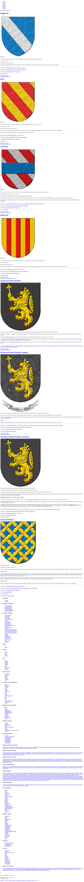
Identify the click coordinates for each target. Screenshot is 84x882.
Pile (5, 699)
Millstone (45, 777)
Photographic (7, 850)
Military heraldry (8, 607)
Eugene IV (5, 73)
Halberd (65, 776)
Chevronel (7, 715)
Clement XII (4, 146)
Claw (18, 766)
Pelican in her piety (27, 761)
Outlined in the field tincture (16, 511)
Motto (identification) (9, 796)
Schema (6, 833)
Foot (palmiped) (50, 766)
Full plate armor (39, 776)
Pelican (22, 761)
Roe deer (46, 761)
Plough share (50, 778)
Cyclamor (60, 775)
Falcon (75, 759)
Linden (20, 753)
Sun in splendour (12, 748)
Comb (7, 775)
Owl (10, 761)
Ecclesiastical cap (6, 776)
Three (16, 269)
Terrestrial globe (23, 748)
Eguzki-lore (58, 752)
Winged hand (21, 785)
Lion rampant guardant (56, 760)
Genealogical (7, 835)
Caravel (21, 774)
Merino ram (76, 760)
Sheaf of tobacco (29, 779)
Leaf (74, 766)
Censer (49, 774)
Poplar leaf (72, 753)
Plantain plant (62, 753)
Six (17, 135)
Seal (6, 822)
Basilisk (11, 784)
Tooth (55, 767)
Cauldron (32, 774)
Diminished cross (8, 711)
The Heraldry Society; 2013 (41, 505)
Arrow (35, 773)
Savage (52, 761)
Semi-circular (9, 137)
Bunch (20, 752)
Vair (6, 666)
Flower (68, 752)
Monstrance (57, 777)
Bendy (15, 135)
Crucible (48, 775)
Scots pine (79, 753)
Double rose (49, 752)
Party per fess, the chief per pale (11, 629)
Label (6, 694)
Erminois (6, 662)
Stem (33, 767)
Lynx (65, 760)
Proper (6, 680)
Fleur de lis (65, 752)
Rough (25, 137)
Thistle (12, 754)
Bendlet (6, 709)
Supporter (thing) (8, 806)
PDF (6, 854)
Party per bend (7, 618)
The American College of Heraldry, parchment (14, 352)
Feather (45, 766)
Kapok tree (11, 753)
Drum (78, 775)
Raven (43, 761)
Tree (15, 754)
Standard (6, 820)
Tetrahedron (63, 779)
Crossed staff (40, 775)
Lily (17, 753)
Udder (81, 767)
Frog (12, 760)
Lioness (62, 760)
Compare (6, 832)
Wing (4, 768)
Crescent (9, 747)
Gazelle (14, 760)
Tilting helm (7, 810)
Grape (74, 752)
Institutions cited (8, 846)
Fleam (22, 776)
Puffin (37, 761)
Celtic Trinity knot (37, 774)
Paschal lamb (60, 784)
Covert (20, 766)
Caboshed (12, 766)
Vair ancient (7, 667)
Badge (6, 817)
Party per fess (7, 617)
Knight (12, 777)
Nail (74, 777)
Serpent (59, 761)
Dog (60, 759)
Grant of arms (7, 826)
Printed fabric (7, 863)
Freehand (25, 205)
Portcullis (65, 778)
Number (9, 778)
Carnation (7, 673)
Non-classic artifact (78, 777)
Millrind (42, 777)
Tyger (79, 761)
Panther (13, 761)
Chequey (6, 723)
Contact (1, 880)
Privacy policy (28, 880)
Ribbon (73, 778)
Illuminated (12, 69)
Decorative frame (8, 830)
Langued (69, 345)
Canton (6, 689)
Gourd (71, 752)
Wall (28, 780)
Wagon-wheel (24, 780)
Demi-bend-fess (8, 740)
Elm (61, 752)
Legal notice (22, 880)
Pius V (2, 79)
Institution (6, 345)
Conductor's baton (23, 775)
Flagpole (19, 776)
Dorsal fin (24, 766)
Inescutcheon (7, 691)
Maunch (30, 777)
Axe (37, 773)
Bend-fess (7, 735)
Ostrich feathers (8, 803)
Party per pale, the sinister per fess (11, 630)
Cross (6, 690)
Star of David (50, 779)
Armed (65, 345)
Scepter (12, 346)
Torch (67, 779)
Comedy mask (11, 775)
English (6, 600)
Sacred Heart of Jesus (73, 784)
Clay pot (72, 774)
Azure (15, 67)
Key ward (9, 777)
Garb (50, 776)
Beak (6, 766)
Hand (65, 766)
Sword (56, 779)
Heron (26, 760)
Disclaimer (18, 880)
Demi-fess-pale (7, 741)
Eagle (69, 759)
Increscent (31, 747)
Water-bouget (31, 780)
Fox (9, 760)
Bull (52, 759)
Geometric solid (57, 776)
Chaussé (6, 634)
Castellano (7, 601)
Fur (5, 660)
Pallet (6, 718)
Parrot (16, 761)
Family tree (7, 836)
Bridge (72, 773)
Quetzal (40, 761)
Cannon (81, 773)
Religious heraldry (8, 608)
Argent (23, 67)
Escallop (42, 766)
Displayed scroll (68, 775)
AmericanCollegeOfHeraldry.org (17, 341)
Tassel (6, 798)
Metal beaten (34, 588)
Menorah (33, 777)
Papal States (17, 71)
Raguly (20, 586)
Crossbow (36, 775)
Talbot (74, 761)
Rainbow (68, 747)
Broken (75, 773)
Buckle (78, 773)
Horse (29, 760)
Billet (6, 726)
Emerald (21, 747)
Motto (61, 425)
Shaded (31, 345)
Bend (20, 67)
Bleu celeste (7, 674)
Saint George (80, 784)
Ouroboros (55, 784)
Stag (65, 761)
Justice (40, 784)
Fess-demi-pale (7, 738)
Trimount (28, 748)
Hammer (69, 776)
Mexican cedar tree (40, 753)
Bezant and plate (8, 725)
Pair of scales (35, 778)
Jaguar (37, 760)
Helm (6, 809)
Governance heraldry (9, 606)
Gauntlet (52, 776)
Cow (56, 759)
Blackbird (42, 759)
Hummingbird (33, 760)
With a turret (47, 780)
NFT (6, 853)
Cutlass (56, 775)
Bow (64, 773)
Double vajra (74, 775)
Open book (19, 778)
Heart (70, 766)
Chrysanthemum (28, 752)
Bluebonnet (16, 752)
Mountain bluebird (6, 761)
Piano (41, 778)
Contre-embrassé (8, 636)
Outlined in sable (17, 69)
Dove (66, 759)
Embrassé (7, 635)
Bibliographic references (9, 842)
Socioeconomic (16, 345)
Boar (45, 759)
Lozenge (6, 729)
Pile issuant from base (9, 700)
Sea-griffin (5, 785)
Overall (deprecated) (32, 203)
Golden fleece (27, 784)
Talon (50, 767)
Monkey (80, 760)
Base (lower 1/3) (8, 701)
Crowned (2, 346)
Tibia (53, 767)
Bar (5, 708)
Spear (38, 779)
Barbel (11, 759)
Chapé (6, 633)
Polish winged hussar (57, 778)
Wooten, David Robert (7, 519)
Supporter (7, 804)
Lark (40, 760)
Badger (4, 759)
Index (33, 880)
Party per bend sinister (9, 619)
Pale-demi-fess (7, 739)
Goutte (27, 747)
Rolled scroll (77, 778)
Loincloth (26, 777)
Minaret (53, 777)
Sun (8, 748)
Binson (33, 759)
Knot (15, 777)
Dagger (63, 775)
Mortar (61, 777)
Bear (17, 759)
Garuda (23, 784)
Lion (58, 345)
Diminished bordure (8, 712)
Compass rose (16, 775)
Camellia (23, 752)
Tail (39, 767)
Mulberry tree (46, 753)
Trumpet (81, 779)
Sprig (20, 767)
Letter (21, 777)
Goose (24, 760)
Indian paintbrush (6, 753)
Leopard (42, 760)
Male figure (68, 760)
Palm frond (5, 767)
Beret (52, 773)
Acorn (4, 752)
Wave (35, 748)
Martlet (72, 760)
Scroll (22, 779)
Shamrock (4, 754)
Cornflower (38, 752)
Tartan (6, 838)
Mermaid (43, 784)
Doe (58, 759)
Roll (35, 880)
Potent (68, 778)
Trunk (58, 767)
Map (6, 837)
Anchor (12, 773)
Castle (29, 774)
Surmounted (26, 203)
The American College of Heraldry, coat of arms (14, 436)
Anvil (15, 773)
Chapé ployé (7, 637)
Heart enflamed (36, 784)
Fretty (18, 586)
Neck (77, 766)
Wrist (7, 768)
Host (74, 776)
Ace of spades (5, 773)
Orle (6, 696)
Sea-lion (8, 785)
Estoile (24, 747)
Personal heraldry (8, 605)
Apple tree (10, 752)
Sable (56, 345)
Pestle (39, 778)
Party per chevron (8, 638)
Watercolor (24, 69)
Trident (78, 779)
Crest (6, 791)
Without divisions (10, 67)
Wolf (10, 762)
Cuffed (51, 775)
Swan (71, 761)
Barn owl (14, 759)
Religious (12, 71)
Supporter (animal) (8, 805)
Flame (6, 760)
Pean (6, 665)
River (77, 747)
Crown (75, 345)
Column (4, 775)
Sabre (11, 779)
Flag (6, 818)
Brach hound (49, 759)
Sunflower (9, 754)
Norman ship (5, 778)
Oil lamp (14, 778)
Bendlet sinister (8, 710)
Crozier (45, 775)
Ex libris (6, 823)
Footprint (55, 766)
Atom (4, 747)
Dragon (14, 784)
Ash (13, 752)
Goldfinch (20, 760)
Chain (52, 774)
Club (81, 774)
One (17, 67)
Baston (6, 707)
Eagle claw (28, 766)
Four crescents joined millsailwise (30, 776)
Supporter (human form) (9, 807)
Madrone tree (34, 753)
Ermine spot (38, 766)
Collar (6, 792)
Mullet (46, 747)
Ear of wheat (33, 766)
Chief (6, 693)
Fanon (10, 776)
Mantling (6, 800)
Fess (39, 203)
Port (62, 778)
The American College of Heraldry (10, 280)
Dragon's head (18, 784)
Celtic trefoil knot (44, 774)
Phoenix (67, 784)
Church (66, 774)
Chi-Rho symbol (62, 774)
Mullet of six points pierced (68, 777)
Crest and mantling (8, 808)
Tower (70, 779)
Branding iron (68, 773)
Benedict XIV (4, 215)
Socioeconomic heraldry (9, 609)
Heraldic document (8, 825)
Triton (14, 785)
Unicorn (17, 785)
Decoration (7, 794)
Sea (79, 747)
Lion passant (49, 760)
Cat (54, 759)
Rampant (62, 345)
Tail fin (47, 767)
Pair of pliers (30, 778)
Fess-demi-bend (8, 737)
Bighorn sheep (29, 759)
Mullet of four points (51, 747)
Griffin (31, 784)
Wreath (6, 790)
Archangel (7, 784)
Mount (43, 747)
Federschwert (14, 776)
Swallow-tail (36, 767)
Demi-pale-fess (7, 742)
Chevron (6, 687)
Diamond (17, 747)
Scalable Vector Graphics (9, 852)
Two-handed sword (8, 780)
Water (31, 748)
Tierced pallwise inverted (9, 625)
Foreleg (58, 766)
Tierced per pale (8, 622)
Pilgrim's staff (45, 778)
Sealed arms (7, 829)
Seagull (56, 761)
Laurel (15, 753)
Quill (71, 778)
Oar (12, 778)
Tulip (17, 754)
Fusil (6, 728)
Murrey (6, 677)
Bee (22, 759)
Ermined (6, 663)
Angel (4, 784)
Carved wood (7, 861)
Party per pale (7, 616)
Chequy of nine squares (9, 727)
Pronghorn (33, 761)
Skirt (35, 779)
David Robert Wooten (10, 595)
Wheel (36, 780)
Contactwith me (4, 8)
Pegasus (64, 784)
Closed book (77, 774)
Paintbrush (25, 778)
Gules (19, 135)
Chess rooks (56, 774)
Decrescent (14, 747)
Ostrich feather (80, 766)
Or (22, 135)
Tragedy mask (74, 779)
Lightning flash (36, 747)
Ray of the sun (73, 747)
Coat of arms (45, 345)
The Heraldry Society (72, 505)
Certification (7, 828)
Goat (17, 760)
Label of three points (8, 695)
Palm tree (57, 753)
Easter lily (54, 752)
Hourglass (77, 776)
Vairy (6, 668)
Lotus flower (24, 753)
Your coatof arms (4, 6)
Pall (5, 698)
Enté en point (7, 640)
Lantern (18, 777)
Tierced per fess (8, 623)
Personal (11, 590)
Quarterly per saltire (8, 627)
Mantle (6, 802)
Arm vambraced (24, 773)
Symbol (59, 779)
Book (58, 773)
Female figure (79, 759)
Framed (6, 858)
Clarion (69, 774)
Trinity (11, 785)
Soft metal (26, 511)
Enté (6, 639)
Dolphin (63, 759)
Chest (15, 766)
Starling (68, 761)
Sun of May (17, 748)
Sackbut (13, 779)
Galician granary (45, 776)
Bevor (6, 811)
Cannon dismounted (6, 774)
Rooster (49, 761)
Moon (40, 747)
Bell (45, 773)
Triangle (6, 731)
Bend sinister (7, 685)
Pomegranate (67, 753)
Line (23, 777)
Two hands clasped (69, 767)
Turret (4, 780)
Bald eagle (8, 759)
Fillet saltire (7, 713)
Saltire (6, 702)
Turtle (76, 761)
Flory (16, 346)
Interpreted (8, 71)
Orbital (56, 747)
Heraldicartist (4, 4)
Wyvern (27, 785)
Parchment (35, 345)
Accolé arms (7, 834)
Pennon (6, 821)
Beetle (25, 759)
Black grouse (37, 759)
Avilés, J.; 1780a (4, 422)
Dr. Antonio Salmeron (11, 880)
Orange (6, 678)
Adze (9, 773)
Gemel (6, 714)
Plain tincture (20, 588)
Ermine (6, 661)
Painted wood (7, 860)
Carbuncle (25, 774)
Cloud (6, 747)
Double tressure (8, 717)
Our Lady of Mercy (49, 784)
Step (54, 779)
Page (22, 778)
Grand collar (7, 793)
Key (6, 777)
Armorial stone (7, 862)
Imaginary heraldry (8, 610)
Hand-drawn (7, 857)
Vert (6, 653)
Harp (72, 776)
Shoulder (16, 767)
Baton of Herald (41, 773)
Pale (18, 269)
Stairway (45, 779)
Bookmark (61, 773)
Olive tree (53, 753)
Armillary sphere (30, 773)
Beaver (20, 759)
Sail (16, 779)
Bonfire (54, 773)
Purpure (6, 655)
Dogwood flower (44, 752)
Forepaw (61, 766)
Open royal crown (80, 345)
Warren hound (5, 762)
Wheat (23, 754)
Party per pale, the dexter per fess (11, 632)
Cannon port (12, 774)
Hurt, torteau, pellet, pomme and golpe (12, 730)
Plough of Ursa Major (62, 747)
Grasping (8, 346)
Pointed (8, 69)
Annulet (6, 724)
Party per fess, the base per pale (10, 631)
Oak (50, 753)
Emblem (6, 824)
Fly (8, 760)
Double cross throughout (9, 736)
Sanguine (6, 679)
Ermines (6, 664)
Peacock (19, 761)
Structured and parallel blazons (10, 831)
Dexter (5, 346)
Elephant (71, 759)
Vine (19, 754)
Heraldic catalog (8, 827)
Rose (75, 753)
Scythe (24, 779)
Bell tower (49, 773)
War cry (6, 799)
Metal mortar (38, 777)
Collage (6, 856)
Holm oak (77, 752)
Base (6, 688)
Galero (6, 797)
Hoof (72, 766)
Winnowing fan (40, 780)
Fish (3, 760)
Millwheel (50, 777)
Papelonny (7, 669)
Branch (8, 766)
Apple (6, 752)
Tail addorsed (43, 767)
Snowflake (5, 748)
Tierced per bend (8, 624)
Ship (33, 779)
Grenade (62, 776)
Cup (54, 775)
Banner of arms (8, 819)
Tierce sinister (7, 621)
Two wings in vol (76, 767)
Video (6, 855)
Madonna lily (29, 753)
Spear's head (41, 779)
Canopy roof (17, 774)
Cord (28, 775)
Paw (8, 767)
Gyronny (6, 628)
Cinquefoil (34, 752)
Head (67, 766)
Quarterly (6, 626)
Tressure (6, 716)
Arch (17, 773)
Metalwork (7, 859)
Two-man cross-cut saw (17, 780)
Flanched (6, 641)
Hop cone (81, 752)
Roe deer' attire (12, 767)
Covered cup (31, 775)
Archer (19, 773)
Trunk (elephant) (62, 767)
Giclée (6, 851)
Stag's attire (23, 767)
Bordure (6, 686)
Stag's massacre (28, 767)
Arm (3, 766)
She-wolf (62, 761)
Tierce (6, 620)
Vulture (81, 761)
